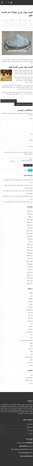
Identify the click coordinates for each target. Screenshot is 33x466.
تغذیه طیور (5, 23)
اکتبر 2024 (30, 228)
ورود (32, 375)
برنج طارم (30, 299)
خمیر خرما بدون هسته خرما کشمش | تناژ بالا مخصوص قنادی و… (18, 202)
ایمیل (31, 140)
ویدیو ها (31, 365)
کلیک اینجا (21, 94)
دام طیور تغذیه (5, 25)
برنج (32, 296)
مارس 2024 (30, 247)
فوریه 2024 (30, 250)
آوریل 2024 (30, 245)
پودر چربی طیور (11, 23)
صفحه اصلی (30, 424)
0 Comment (15, 20)
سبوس (31, 337)
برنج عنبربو (30, 301)
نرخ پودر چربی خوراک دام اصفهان (23, 104)
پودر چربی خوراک (17, 23)
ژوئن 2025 (30, 214)
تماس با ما (30, 430)
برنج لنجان (30, 307)
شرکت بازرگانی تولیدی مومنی (26, 340)
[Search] (30, 170)
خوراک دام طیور (11, 25)
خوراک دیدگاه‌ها (29, 380)
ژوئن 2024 (30, 239)
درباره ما (31, 434)
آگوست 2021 (29, 261)
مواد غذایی (30, 362)
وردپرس (31, 383)
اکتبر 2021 (30, 258)
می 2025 (30, 217)
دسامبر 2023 (30, 256)
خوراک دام (16, 25)
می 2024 (30, 242)
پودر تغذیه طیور (28, 23)
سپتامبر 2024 (29, 231)
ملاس (31, 360)
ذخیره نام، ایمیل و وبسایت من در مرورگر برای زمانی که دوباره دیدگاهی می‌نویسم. (18, 153)
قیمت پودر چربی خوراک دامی (8, 101)
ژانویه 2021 (30, 281)
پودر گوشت (30, 318)
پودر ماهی (30, 321)
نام (31, 134)
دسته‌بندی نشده (29, 332)
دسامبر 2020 (30, 283)
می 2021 (30, 270)
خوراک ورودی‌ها (29, 378)
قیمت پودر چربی (30, 27)
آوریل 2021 (30, 272)
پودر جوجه (30, 312)
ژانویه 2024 (30, 253)
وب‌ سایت (30, 146)
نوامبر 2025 (30, 211)
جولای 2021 (30, 264)
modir (7, 20)
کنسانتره (31, 349)
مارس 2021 (30, 275)
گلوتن (31, 351)
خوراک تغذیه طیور (22, 25)
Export (31, 293)
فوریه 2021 (30, 278)
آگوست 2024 (29, 233)
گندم (31, 354)
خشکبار (31, 326)
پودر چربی (3, 20)
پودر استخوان (29, 310)
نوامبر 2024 (30, 225)
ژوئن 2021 (30, 267)
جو (32, 324)
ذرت (32, 335)
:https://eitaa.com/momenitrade (19, 449)
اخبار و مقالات (29, 427)
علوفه (31, 343)
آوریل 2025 (30, 220)
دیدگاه (31, 118)
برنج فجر (31, 304)
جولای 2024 (30, 236)
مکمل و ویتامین (29, 357)
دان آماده (30, 329)
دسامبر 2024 (30, 222)
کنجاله (31, 346)
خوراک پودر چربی (29, 25)
